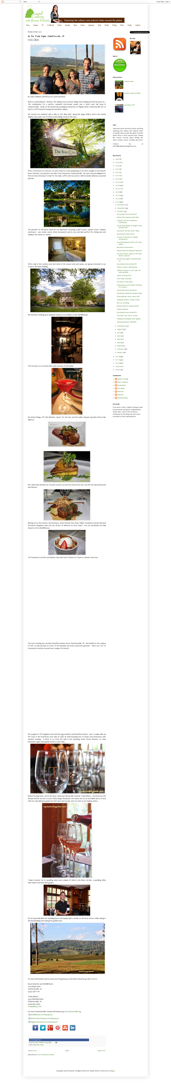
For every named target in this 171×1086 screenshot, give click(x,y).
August (120, 329)
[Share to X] (33, 40)
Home (28, 25)
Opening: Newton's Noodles (126, 322)
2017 (117, 189)
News (122, 25)
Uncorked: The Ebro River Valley (128, 231)
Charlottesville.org (74, 1012)
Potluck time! (129, 81)
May (119, 339)
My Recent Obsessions (125, 247)
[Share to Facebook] (35, 40)
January (120, 352)
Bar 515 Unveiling (123, 303)
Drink (107, 25)
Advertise (91, 25)
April (119, 342)
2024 (117, 166)
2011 (117, 360)
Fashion (137, 25)
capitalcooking (122, 398)
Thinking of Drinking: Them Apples (129, 319)
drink (34, 1045)
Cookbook (50, 25)
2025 (117, 162)
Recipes (67, 25)
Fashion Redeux (122, 309)
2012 (117, 356)
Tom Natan (121, 388)
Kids (99, 25)
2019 (117, 182)
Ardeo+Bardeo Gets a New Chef (128, 296)
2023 (117, 169)
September (121, 326)
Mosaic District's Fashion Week (128, 306)
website (94, 979)
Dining (114, 25)
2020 (117, 179)
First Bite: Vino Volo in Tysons (127, 315)
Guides (129, 25)
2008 (117, 370)
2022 (117, 172)
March (119, 346)
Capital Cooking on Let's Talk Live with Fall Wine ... (129, 271)
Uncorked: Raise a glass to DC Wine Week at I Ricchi (129, 255)
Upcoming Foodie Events (125, 234)
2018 (117, 185)
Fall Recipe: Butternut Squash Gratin (129, 293)
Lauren (36, 25)
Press (75, 25)
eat (38, 1045)
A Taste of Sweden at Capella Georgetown (127, 238)
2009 (117, 366)
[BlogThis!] (31, 40)
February (120, 349)
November (121, 208)
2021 (117, 175)
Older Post (101, 1051)
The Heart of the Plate (124, 282)
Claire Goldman (122, 382)
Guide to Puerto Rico (124, 275)
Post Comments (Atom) (46, 1055)
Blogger (112, 1071)
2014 (117, 198)
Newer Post (32, 1051)
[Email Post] (55, 1042)
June (119, 336)
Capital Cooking (122, 379)
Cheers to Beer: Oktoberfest (127, 267)
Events (83, 25)
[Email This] (29, 40)
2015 (117, 195)
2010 (117, 363)
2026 (117, 159)
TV (43, 25)
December (121, 205)
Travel (59, 25)
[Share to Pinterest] (38, 40)
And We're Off (129, 105)
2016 (117, 192)
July (118, 333)
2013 (117, 202)
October (120, 211)
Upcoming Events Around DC (127, 214)
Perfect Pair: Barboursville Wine (128, 217)
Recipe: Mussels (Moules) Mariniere (129, 250)
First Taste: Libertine (124, 279)
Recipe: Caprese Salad (132, 93)
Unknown (120, 391)
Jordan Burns (121, 385)
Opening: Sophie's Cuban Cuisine (128, 300)
